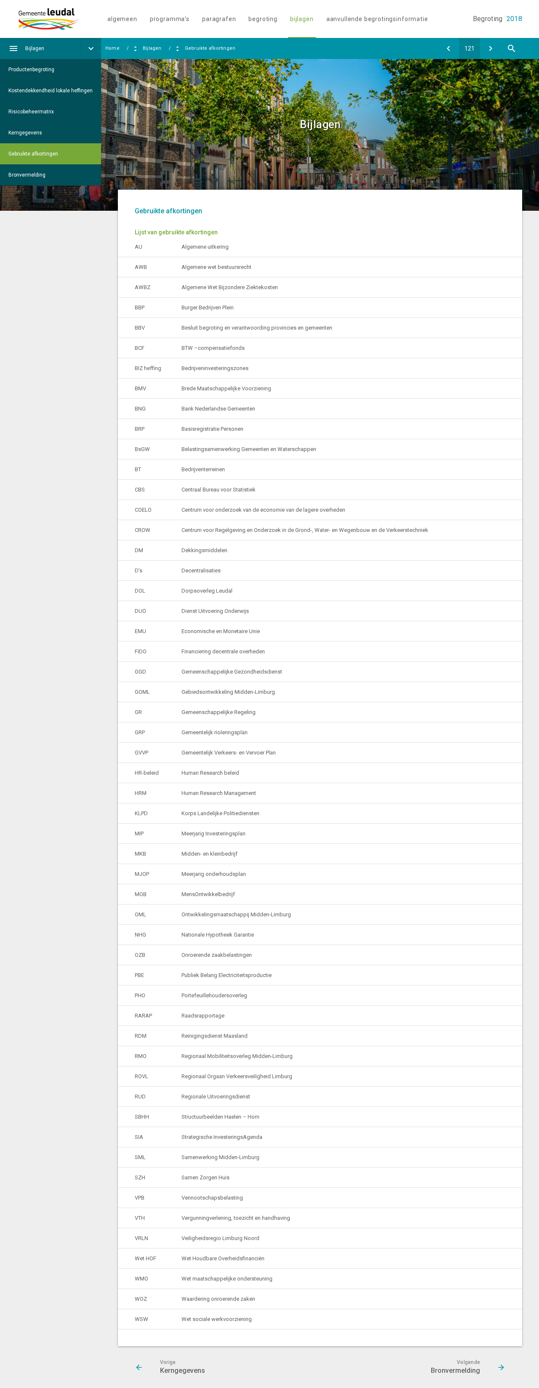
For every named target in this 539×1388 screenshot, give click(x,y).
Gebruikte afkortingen (33, 154)
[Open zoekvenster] (511, 48)
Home (112, 48)
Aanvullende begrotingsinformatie (377, 19)
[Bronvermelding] (490, 48)
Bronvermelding (26, 175)
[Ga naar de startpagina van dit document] (57, 19)
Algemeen (122, 19)
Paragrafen (219, 19)
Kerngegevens (25, 133)
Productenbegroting (31, 69)
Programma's (169, 19)
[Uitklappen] (90, 48)
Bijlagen (302, 19)
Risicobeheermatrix (31, 112)
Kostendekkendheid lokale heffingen (50, 91)
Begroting (263, 19)
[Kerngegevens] (448, 48)
